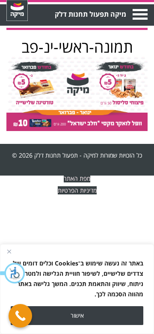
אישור (77, 315)
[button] (13, 273)
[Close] (9, 251)
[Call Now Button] (20, 316)
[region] (77, 289)
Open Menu (139, 14)
